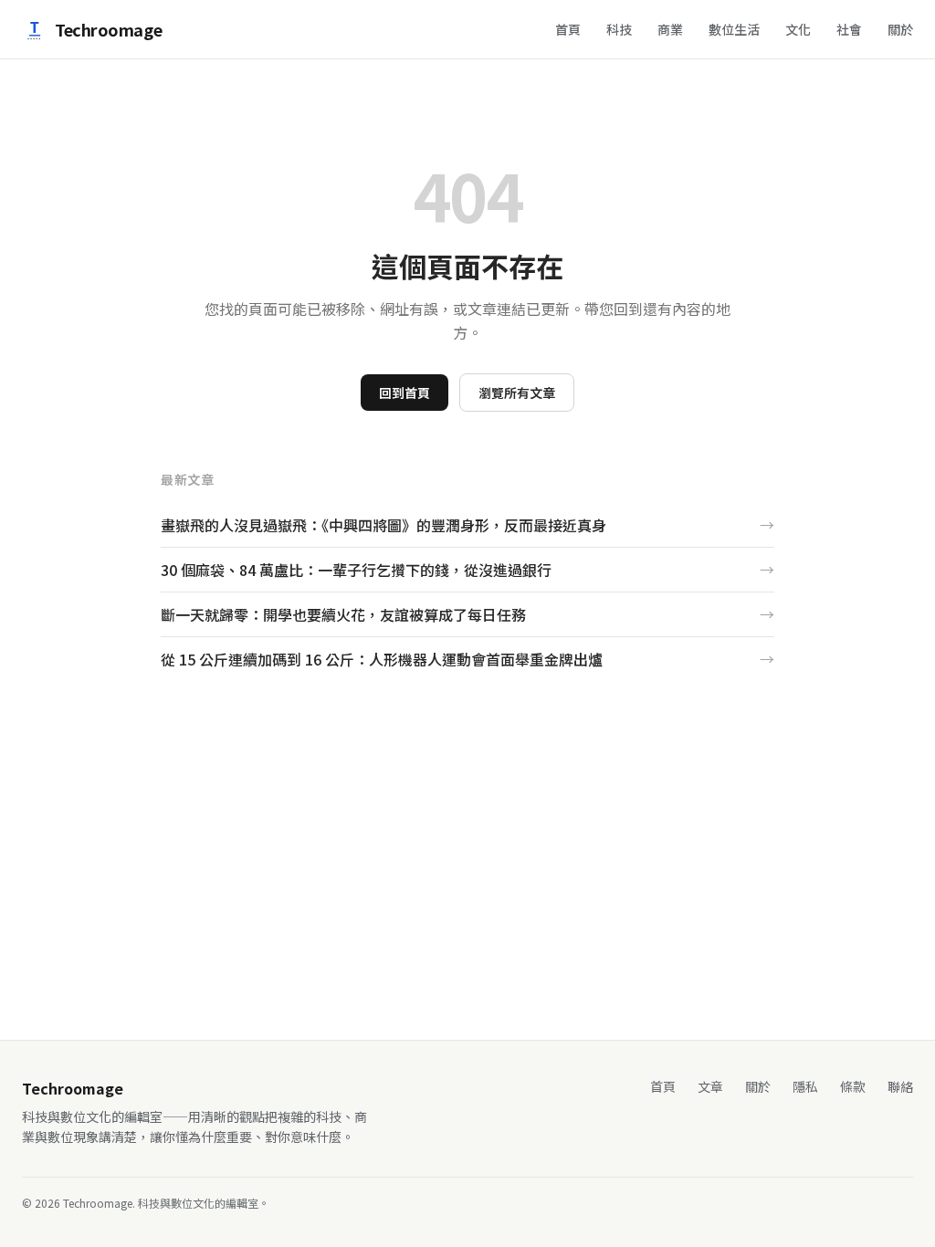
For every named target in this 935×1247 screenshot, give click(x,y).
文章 (710, 1086)
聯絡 (900, 1086)
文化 (798, 29)
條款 (853, 1086)
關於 (900, 29)
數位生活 (734, 29)
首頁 (568, 29)
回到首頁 (404, 392)
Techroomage (108, 29)
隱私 (805, 1086)
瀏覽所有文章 (516, 392)
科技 (619, 29)
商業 (670, 29)
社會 (849, 29)
